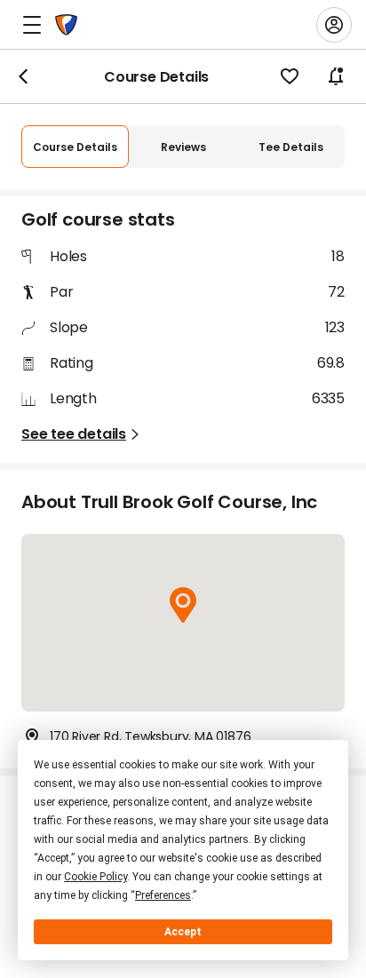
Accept (183, 932)
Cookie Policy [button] (95, 877)
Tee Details (291, 147)
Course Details (75, 147)
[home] (66, 25)
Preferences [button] (163, 895)
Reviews (183, 147)
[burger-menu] (32, 25)
